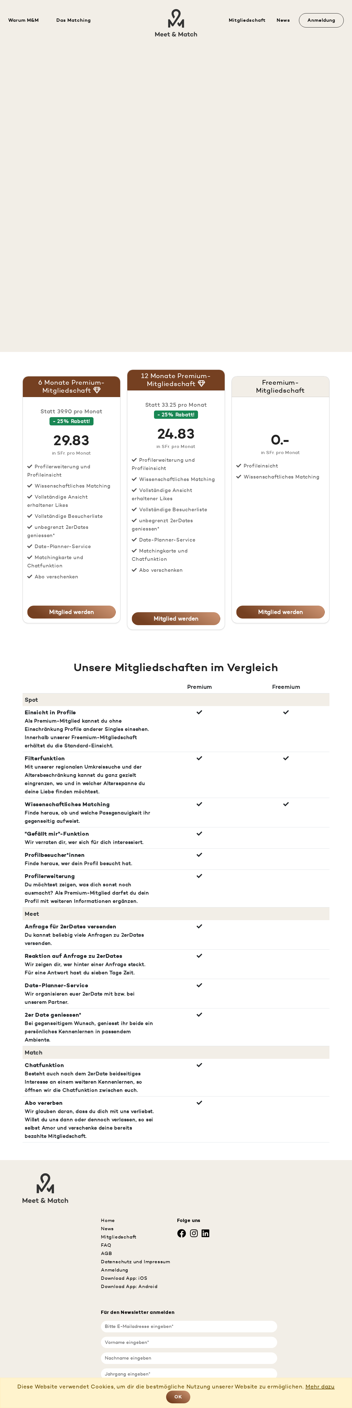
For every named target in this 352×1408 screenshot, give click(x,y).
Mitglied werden (71, 612)
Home (108, 1220)
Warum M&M (23, 20)
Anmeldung (321, 20)
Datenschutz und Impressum (135, 1261)
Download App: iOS (124, 1278)
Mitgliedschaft (247, 20)
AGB (106, 1253)
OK (178, 1397)
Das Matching (73, 20)
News (283, 20)
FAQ (106, 1245)
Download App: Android (129, 1286)
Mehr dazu (320, 1386)
